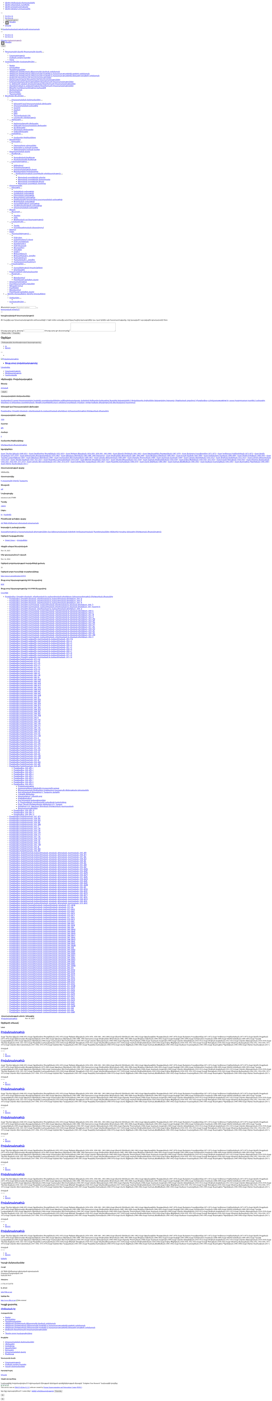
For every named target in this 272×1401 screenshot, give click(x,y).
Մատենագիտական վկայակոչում (29, 227)
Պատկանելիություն (20, 234)
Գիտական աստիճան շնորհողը (32, 183)
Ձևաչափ (15, 212)
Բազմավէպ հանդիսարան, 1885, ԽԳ (25, 683)
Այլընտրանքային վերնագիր (26, 123)
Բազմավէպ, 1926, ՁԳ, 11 (24, 812)
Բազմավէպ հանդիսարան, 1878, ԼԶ (24, 669)
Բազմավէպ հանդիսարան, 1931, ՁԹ (25, 824)
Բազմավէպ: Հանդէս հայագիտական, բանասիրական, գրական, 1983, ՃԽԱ (42, 929)
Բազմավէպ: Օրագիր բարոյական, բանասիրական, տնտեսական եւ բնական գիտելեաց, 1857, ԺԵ (52, 627)
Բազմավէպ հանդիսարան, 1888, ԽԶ (25, 689)
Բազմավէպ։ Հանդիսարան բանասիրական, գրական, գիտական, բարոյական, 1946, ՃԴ (47, 855)
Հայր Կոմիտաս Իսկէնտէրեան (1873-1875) (235, 453)
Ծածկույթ (16, 153)
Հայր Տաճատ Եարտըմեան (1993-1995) (216, 462)
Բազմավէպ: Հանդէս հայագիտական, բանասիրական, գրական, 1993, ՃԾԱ (42, 949)
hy (2, 515)
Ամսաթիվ (15, 187)
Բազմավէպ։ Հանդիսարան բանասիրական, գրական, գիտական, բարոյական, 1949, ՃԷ (47, 861)
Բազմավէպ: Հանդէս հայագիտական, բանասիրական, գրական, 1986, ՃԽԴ (42, 935)
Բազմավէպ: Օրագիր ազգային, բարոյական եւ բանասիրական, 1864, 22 (40, 641)
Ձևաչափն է (19, 248)
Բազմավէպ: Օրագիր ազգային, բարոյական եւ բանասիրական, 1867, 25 (40, 647)
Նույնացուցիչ (17, 222)
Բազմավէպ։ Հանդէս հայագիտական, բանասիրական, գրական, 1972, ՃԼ (41, 907)
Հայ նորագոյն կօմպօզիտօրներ (32, 800)
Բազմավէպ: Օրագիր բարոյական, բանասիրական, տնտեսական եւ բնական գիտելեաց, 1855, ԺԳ (52, 623)
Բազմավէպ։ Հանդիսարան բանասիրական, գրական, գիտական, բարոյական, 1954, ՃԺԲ (48, 871)
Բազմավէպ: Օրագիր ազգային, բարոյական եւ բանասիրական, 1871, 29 (40, 655)
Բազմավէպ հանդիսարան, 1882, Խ (24, 677)
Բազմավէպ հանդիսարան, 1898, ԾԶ (25, 709)
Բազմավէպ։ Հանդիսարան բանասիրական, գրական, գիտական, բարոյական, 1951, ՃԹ (48, 865)
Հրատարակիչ (15, 185)
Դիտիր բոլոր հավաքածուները (18, 1333)
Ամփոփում (18, 165)
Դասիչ (16, 225)
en (12, 16)
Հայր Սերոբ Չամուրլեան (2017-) (14, 464)
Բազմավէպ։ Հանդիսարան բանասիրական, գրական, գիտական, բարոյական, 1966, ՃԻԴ (48, 895)
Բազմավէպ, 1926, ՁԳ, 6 (23, 778)
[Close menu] (2, 31)
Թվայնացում (19, 278)
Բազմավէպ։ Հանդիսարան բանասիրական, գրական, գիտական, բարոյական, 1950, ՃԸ (47, 863)
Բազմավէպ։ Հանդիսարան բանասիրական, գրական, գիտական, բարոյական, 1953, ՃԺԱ (48, 869)
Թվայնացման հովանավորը (26, 171)
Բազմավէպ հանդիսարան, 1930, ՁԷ (24, 822)
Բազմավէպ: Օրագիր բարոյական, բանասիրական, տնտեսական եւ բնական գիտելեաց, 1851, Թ (51, 615)
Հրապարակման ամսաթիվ (26, 106)
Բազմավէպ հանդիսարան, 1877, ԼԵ (24, 667)
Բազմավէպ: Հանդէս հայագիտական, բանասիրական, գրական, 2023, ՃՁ (41, 1010)
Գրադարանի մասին (14, 52)
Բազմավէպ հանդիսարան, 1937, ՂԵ (24, 837)
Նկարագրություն (17, 55)
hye (6, 16)
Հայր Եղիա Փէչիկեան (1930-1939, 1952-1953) (197, 460)
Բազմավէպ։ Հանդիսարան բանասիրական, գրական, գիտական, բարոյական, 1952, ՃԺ (47, 867)
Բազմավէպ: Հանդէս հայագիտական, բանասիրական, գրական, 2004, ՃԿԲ (42, 972)
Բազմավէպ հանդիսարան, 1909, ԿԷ (24, 732)
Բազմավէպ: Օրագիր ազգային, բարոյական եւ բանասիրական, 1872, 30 (40, 657)
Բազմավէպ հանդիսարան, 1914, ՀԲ (24, 742)
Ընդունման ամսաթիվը (24, 195)
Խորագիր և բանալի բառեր (26, 147)
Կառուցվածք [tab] (11, 375)
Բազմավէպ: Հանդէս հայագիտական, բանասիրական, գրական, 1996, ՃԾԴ (42, 956)
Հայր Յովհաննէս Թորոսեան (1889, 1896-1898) (125, 455)
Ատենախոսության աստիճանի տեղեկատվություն (38, 173)
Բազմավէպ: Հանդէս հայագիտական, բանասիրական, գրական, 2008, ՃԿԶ (42, 980)
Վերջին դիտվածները (17, 294)
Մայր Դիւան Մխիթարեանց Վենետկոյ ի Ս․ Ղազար (40, 804)
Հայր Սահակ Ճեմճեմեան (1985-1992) (183, 462)
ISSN (15, 112)
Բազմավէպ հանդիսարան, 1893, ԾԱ (25, 699)
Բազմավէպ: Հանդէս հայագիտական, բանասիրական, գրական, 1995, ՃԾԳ (42, 953)
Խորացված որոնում (10, 309)
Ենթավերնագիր (21, 131)
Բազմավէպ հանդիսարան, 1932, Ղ (24, 826)
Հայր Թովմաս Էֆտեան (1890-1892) (160, 455)
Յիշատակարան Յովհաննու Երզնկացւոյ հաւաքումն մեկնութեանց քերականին (53, 790)
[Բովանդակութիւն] (10, 359)
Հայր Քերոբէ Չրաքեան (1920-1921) (95, 460)
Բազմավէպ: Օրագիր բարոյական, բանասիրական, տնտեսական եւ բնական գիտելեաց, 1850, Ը (51, 613)
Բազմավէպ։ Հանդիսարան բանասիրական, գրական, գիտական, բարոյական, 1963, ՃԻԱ (48, 889)
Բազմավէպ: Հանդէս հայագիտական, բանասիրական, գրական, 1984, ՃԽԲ (42, 931)
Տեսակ (12, 210)
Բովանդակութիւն (26, 786)
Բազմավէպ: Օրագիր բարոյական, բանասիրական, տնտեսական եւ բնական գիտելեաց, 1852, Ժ (51, 617)
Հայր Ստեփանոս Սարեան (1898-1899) (220, 455)
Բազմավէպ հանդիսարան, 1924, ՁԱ (24, 762)
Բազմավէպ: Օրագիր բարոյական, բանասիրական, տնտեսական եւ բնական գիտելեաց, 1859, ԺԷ (52, 631)
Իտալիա (123, 532)
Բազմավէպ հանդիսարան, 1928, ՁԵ (24, 818)
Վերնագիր (16, 119)
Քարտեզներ (14, 92)
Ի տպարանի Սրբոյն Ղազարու (14, 481)
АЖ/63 (3, 506)
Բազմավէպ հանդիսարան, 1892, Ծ (24, 697)
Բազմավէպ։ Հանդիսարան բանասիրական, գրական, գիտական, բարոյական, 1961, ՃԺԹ (48, 885)
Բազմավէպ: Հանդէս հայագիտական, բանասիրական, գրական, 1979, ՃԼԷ (41, 921)
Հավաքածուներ (12, 62)
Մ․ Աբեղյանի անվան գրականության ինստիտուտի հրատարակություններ (42, 84)
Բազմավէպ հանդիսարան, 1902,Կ (24, 717)
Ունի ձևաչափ (20, 246)
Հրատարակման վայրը (19, 151)
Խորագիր (16, 141)
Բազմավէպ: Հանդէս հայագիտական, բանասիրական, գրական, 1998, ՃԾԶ (42, 960)
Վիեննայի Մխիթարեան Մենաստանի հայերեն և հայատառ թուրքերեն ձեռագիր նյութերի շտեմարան (54, 76)
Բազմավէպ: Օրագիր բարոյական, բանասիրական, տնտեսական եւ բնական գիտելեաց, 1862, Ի (51, 637)
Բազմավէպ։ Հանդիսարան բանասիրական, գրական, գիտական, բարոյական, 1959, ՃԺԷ (48, 881)
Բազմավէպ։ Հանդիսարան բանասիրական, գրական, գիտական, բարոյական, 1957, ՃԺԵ (48, 877)
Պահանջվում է (20, 258)
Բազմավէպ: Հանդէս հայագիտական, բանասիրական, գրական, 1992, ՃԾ (41, 947)
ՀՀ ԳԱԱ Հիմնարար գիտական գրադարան (20, 523)
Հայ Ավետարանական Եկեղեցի (62, 532)
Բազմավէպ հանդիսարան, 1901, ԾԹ (25, 715)
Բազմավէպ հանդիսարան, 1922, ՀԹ (25, 758)
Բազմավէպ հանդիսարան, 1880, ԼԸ (24, 673)
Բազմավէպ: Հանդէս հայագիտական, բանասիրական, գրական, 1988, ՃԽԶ (42, 939)
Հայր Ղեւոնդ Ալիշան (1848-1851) (14, 453)
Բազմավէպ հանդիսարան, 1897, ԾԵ (25, 707)
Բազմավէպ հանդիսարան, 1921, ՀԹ (25, 756)
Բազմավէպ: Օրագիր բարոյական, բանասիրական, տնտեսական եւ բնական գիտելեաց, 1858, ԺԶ (52, 629)
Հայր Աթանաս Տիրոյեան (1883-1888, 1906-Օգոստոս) (83, 455)
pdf (2, 489)
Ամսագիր (131, 532)
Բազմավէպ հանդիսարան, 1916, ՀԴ (24, 746)
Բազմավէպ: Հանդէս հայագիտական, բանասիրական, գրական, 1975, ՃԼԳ (42, 913)
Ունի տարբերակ (21, 241)
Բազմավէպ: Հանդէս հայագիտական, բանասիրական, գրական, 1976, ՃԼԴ (42, 915)
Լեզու (11, 231)
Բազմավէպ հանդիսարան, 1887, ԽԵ (25, 687)
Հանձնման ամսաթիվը (24, 193)
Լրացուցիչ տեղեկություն (25, 117)
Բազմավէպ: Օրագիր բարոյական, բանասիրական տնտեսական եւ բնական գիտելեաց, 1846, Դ (51, 605)
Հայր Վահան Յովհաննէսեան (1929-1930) (160, 460)
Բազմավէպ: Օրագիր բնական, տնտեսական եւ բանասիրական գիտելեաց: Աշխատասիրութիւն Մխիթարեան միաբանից (55, 411)
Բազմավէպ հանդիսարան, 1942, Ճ (24, 847)
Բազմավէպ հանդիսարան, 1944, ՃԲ (24, 851)
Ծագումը (15, 274)
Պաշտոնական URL (22, 115)
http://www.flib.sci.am (8, 1300)
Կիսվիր (12, 22)
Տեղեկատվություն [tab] (13, 373)
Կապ (11, 60)
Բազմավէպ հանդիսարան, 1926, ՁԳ (24, 766)
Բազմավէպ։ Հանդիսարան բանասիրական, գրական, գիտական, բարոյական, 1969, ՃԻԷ (48, 901)
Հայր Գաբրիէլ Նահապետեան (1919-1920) (61, 460)
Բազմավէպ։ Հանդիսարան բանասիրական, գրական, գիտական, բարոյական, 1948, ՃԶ (47, 859)
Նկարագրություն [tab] (13, 371)
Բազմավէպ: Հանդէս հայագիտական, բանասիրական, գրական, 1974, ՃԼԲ (42, 911)
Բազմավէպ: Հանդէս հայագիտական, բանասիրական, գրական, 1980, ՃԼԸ (42, 923)
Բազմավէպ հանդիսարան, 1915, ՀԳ (24, 744)
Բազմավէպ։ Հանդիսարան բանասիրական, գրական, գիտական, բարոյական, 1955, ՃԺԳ (48, 873)
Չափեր (17, 215)
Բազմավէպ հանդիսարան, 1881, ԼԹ (24, 675)
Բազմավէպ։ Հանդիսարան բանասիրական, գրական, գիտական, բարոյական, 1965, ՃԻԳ (48, 893)
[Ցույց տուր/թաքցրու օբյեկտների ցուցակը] (43, 52)
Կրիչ (16, 217)
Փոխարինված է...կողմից (24, 256)
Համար (17, 110)
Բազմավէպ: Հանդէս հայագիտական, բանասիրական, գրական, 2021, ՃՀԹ (42, 1006)
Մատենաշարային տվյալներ (22, 284)
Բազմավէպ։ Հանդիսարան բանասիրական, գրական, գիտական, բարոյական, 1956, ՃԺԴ (48, 875)
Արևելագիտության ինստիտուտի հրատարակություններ (34, 80)
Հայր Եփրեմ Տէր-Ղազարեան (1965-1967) (88, 462)
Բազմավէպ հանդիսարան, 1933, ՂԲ (24, 828)
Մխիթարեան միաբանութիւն (14, 445)
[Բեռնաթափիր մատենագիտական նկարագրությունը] (4, 1079)
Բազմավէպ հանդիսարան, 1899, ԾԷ (24, 711)
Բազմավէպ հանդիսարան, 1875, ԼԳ (24, 663)
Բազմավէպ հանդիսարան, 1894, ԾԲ (25, 701)
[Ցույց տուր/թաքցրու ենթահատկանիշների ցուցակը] (10, 100)
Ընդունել (58, 1391)
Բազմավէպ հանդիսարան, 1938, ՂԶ (24, 839)
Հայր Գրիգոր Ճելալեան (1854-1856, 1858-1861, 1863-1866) (89, 453)
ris (6, 346)
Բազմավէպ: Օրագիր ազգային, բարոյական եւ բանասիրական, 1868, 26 (40, 649)
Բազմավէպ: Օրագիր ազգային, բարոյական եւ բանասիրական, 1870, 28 (40, 653)
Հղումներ (18, 250)
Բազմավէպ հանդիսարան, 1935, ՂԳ (24, 832)
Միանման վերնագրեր (23, 129)
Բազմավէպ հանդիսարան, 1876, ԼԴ (24, 665)
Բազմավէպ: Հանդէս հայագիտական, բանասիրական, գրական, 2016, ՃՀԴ (42, 996)
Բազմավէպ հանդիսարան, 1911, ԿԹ (25, 736)
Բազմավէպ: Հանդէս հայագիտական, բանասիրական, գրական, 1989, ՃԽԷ (42, 941)
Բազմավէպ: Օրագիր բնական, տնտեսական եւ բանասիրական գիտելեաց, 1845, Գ (45, 603)
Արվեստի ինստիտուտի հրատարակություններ (30, 78)
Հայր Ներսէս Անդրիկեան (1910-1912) (199, 458)
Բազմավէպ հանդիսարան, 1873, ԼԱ (24, 659)
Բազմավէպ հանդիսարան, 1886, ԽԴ (25, 685)
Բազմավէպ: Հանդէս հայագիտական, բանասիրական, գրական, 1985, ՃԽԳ (42, 933)
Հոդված (4, 388)
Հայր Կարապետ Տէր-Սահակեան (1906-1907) (73, 458)
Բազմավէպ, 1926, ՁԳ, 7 (23, 780)
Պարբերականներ (17, 69)
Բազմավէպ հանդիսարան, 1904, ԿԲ (24, 722)
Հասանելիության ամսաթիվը (27, 203)
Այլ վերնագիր (19, 127)
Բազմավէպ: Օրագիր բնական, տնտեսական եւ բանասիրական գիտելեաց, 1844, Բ (45, 601)
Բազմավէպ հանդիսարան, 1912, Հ (24, 738)
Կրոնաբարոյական (84, 532)
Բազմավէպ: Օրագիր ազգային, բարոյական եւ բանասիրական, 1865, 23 (40, 643)
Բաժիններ (14, 288)
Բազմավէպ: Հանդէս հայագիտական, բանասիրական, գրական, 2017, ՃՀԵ (42, 998)
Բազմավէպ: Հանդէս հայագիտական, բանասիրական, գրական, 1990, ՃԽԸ (42, 943)
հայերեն (7, 515)
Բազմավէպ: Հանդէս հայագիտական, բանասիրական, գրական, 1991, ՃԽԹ (42, 945)
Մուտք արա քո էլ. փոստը (12, 331)
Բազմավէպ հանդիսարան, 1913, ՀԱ (24, 740)
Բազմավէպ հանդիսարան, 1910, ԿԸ (24, 734)
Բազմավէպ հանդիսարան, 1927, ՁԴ (24, 816)
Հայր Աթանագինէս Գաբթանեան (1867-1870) (162, 453)
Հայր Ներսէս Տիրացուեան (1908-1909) (110, 458)
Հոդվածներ (14, 67)
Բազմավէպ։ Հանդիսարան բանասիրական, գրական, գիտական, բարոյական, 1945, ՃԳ (47, 853)
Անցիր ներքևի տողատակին (17, 9)
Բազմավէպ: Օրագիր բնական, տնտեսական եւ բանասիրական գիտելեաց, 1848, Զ (45, 609)
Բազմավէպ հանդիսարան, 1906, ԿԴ (24, 726)
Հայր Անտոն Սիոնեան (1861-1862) (127, 453)
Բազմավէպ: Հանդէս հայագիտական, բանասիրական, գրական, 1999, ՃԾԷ (42, 962)
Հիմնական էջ (8, 1309)
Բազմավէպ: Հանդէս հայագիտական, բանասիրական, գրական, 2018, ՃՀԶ (42, 1000)
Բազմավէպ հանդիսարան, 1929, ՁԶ (24, 820)
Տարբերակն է (20, 243)
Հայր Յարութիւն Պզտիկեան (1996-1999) (252, 462)
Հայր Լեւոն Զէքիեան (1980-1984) (153, 462)
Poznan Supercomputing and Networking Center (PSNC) (62, 1387)
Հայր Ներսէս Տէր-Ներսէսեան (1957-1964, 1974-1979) (48, 462)
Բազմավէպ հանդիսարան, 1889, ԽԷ (25, 691)
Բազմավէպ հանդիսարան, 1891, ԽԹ (25, 695)
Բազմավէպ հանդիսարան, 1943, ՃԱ (24, 849)
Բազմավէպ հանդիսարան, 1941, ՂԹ (25, 845)
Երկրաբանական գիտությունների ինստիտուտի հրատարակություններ (41, 82)
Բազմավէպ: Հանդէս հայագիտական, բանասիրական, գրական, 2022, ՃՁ (41, 1008)
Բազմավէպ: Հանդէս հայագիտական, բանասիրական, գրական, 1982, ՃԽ (41, 927)
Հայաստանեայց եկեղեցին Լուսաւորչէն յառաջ (38, 788)
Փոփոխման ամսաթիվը (24, 201)
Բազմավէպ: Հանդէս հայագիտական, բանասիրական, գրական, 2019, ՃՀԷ (42, 1002)
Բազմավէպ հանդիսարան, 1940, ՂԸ (24, 843)
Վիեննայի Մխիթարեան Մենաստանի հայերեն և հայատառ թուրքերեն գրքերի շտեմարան (49, 74)
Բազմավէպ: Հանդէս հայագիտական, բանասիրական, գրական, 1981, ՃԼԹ (42, 925)
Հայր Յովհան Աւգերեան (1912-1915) (231, 458)
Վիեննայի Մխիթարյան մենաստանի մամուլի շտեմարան (34, 72)
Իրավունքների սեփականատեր (23, 272)
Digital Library (10, 540)
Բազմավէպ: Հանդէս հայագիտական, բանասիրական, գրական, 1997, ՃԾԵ (42, 958)
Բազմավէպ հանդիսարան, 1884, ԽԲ (25, 681)
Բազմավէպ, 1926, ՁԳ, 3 (23, 772)
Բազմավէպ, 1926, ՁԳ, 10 (24, 810)
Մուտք (8, 25)
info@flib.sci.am (6, 1292)
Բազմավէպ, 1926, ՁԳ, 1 (23, 768)
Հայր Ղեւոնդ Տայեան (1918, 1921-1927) (26, 460)
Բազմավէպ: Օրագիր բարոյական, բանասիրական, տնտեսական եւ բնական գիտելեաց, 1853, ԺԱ (52, 619)
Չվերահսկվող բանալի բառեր (27, 149)
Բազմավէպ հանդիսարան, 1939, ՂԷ (24, 841)
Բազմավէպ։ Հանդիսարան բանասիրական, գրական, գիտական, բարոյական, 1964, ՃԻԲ (48, 891)
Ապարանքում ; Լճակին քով (30, 796)
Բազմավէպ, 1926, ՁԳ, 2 (23, 770)
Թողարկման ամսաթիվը (24, 197)
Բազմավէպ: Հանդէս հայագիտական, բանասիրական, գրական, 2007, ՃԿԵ (42, 978)
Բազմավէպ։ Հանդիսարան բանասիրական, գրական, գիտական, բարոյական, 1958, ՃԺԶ (48, 879)
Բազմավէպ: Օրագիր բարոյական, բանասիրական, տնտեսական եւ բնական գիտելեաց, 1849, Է (51, 611)
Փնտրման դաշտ (8, 307)
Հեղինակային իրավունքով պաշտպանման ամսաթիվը (38, 199)
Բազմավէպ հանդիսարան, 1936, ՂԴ (24, 834)
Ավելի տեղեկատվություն (43, 1391)
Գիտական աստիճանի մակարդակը (34, 179)
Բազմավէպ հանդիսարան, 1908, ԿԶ (24, 730)
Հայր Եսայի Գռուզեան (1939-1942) (231, 460)
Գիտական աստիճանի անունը (31, 177)
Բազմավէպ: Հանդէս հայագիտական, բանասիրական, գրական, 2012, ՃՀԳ (42, 988)
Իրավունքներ (17, 264)
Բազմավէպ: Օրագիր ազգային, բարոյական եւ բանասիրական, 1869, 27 (40, 651)
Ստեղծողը (16, 134)
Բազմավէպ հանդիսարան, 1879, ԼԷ (24, 671)
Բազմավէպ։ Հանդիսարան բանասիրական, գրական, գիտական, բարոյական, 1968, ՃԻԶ (48, 899)
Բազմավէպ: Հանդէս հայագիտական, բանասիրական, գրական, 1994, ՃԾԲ (42, 951)
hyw (9, 16)
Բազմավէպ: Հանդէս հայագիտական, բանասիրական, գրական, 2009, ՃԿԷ (42, 982)
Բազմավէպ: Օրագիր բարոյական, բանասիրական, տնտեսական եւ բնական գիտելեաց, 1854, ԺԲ (52, 621)
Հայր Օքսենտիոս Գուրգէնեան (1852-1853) (46, 453)
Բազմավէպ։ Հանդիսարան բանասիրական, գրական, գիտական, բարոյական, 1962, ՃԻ (47, 887)
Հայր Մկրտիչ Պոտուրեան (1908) (141, 458)
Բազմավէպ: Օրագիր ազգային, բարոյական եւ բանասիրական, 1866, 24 (40, 645)
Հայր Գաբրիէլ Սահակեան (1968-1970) (122, 462)
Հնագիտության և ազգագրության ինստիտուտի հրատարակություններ (41, 86)
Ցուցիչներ (10, 96)
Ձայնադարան (15, 90)
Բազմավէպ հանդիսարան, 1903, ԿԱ (24, 720)
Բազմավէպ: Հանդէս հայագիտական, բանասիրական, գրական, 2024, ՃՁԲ (42, 1012)
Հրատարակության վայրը (25, 169)
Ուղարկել (16, 333)
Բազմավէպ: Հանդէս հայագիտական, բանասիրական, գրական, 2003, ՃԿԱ (42, 970)
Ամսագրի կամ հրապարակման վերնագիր (32, 104)
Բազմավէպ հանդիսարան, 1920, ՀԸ (24, 754)
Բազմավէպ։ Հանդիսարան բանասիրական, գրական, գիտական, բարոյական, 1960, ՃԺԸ (48, 883)
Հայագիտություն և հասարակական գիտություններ (24, 532)
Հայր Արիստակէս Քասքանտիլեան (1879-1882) (40, 455)
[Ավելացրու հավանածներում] (2, 352)
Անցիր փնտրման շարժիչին (17, 5)
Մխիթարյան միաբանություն (148, 532)
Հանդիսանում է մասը (23, 239)
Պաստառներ (15, 94)
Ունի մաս (18, 237)
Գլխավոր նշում (16, 286)
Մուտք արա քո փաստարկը (57, 331)
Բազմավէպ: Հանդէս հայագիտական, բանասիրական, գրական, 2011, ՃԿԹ (42, 986)
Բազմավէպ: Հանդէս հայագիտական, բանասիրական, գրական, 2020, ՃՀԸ (42, 1004)
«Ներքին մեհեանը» (26, 794)
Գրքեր (12, 65)
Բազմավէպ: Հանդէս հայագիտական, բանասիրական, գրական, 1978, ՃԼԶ (42, 919)
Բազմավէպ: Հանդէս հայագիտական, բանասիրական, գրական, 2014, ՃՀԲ (42, 992)
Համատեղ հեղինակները (25, 137)
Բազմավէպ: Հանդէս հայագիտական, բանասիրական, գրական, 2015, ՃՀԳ (42, 994)
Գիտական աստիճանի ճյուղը (31, 181)
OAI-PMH (4, 593)
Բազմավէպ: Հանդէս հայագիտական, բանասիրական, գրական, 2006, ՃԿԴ (42, 976)
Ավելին (4, 1258)
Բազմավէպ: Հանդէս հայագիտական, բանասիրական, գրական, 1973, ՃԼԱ (42, 909)
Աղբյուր (12, 229)
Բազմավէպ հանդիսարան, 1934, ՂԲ (24, 830)
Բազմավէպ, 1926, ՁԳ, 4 (23, 774)
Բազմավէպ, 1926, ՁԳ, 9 (23, 784)
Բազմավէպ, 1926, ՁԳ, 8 (23, 782)
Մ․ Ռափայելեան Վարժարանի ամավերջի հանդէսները (42, 802)
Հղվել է (17, 252)
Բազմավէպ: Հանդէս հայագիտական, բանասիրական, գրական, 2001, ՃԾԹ (42, 966)
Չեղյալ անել (6, 333)
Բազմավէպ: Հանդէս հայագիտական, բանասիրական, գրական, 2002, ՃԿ (41, 968)
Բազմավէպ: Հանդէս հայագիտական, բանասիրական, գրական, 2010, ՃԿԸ (42, 984)
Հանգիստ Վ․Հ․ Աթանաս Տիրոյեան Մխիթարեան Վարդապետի (46, 806)
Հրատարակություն (18, 282)
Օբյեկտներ (14, 298)
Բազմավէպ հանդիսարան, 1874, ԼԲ (24, 661)
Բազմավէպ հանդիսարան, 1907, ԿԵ (24, 728)
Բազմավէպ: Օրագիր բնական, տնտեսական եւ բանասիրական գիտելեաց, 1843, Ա (45, 598)
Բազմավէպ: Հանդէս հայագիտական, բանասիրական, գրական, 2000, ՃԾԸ (42, 964)
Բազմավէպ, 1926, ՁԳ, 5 (23, 776)
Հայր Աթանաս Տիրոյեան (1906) (39, 458)
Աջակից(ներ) (15, 139)
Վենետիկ (114, 532)
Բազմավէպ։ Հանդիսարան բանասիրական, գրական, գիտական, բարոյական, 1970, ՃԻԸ (48, 903)
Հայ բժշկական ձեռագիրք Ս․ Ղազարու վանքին (39, 792)
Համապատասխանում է (25, 262)
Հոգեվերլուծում (25, 798)
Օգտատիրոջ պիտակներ (25, 145)
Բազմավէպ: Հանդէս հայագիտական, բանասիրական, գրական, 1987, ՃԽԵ (42, 937)
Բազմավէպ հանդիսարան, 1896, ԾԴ (25, 705)
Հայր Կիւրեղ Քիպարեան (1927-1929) (126, 460)
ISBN (16, 113)
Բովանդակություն (22, 167)
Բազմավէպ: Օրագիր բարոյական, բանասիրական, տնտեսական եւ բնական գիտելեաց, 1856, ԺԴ (52, 625)
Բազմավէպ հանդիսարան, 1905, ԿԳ (24, 724)
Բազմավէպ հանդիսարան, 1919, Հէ (24, 752)
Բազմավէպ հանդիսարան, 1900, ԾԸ (25, 713)
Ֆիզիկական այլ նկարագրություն (28, 219)
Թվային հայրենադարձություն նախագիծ (27, 88)
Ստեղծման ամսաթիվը (24, 191)
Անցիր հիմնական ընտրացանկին (20, 3)
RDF (2, 584)
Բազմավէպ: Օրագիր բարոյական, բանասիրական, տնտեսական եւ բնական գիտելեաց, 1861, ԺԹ (52, 635)
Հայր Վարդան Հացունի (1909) (169, 458)
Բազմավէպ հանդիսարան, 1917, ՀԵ (24, 748)
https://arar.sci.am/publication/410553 (13, 576)
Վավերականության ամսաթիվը (28, 205)
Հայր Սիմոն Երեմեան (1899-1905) (251, 455)
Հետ (3, 46)
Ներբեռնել (5, 367)
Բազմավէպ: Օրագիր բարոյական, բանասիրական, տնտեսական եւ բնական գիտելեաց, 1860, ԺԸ (52, 633)
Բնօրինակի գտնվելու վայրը (26, 280)
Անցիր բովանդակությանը (16, 7)
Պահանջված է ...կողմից (24, 260)
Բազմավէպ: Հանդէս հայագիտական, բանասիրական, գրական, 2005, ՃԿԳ (42, 974)
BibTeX (8, 348)
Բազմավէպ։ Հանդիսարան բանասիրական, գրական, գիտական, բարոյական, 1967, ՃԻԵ (48, 897)
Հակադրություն (12, 20)
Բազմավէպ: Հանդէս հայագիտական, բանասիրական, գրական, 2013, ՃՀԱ (42, 990)
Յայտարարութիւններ (28, 808)
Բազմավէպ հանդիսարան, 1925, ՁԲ (24, 764)
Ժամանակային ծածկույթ (25, 159)
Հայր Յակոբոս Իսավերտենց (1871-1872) (199, 453)
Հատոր (17, 108)
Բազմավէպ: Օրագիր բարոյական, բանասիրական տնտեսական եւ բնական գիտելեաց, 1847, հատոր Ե (54, 607)
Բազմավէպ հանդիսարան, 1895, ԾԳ (25, 703)
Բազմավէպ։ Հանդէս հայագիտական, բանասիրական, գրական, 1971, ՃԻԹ (42, 905)
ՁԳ (2, 428)
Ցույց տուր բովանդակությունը (21, 363)
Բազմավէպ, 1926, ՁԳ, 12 (24, 814)
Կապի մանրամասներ (15, 1366)
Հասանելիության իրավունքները (28, 268)
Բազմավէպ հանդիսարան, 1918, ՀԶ (24, 750)
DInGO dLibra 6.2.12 (22, 1387)
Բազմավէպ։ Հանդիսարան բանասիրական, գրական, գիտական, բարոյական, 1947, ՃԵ (47, 857)
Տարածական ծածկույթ (24, 157)
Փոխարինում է (20, 254)
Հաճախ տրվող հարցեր (19, 57)
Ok (3, 1395)
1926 (2, 419)
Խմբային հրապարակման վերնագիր (30, 125)
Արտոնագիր (19, 270)
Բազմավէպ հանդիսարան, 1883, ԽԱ (25, 679)
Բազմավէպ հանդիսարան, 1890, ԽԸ (25, 693)
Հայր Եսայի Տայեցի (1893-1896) (189, 455)
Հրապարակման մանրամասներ (26, 100)
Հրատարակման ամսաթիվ (26, 207)
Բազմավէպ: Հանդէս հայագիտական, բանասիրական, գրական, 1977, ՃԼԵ (42, 917)
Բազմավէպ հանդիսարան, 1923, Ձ (24, 760)
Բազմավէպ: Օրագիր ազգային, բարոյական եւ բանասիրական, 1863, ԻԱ (41, 639)
